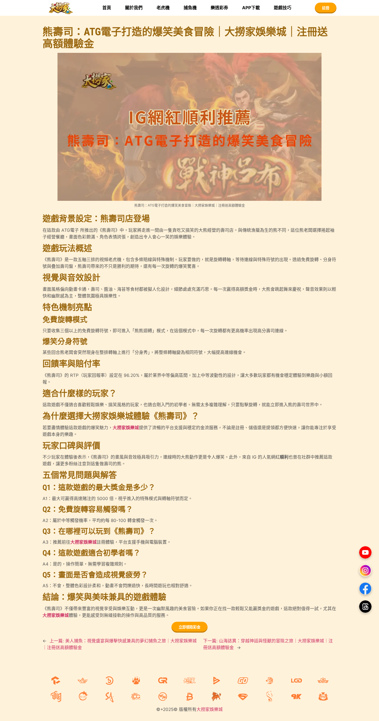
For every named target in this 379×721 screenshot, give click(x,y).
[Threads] (365, 606)
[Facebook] (365, 588)
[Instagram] (365, 570)
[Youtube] (365, 552)
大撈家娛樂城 (126, 427)
